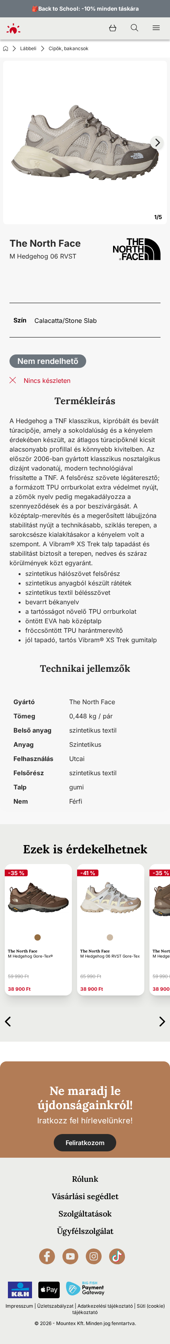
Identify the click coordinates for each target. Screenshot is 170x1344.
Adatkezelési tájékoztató (105, 1306)
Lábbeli (28, 48)
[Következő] (162, 1020)
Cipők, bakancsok (69, 48)
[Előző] (8, 1020)
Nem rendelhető (47, 361)
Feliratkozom (85, 1143)
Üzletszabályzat (55, 1306)
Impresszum (19, 1306)
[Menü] (156, 28)
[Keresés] (134, 28)
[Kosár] (112, 28)
